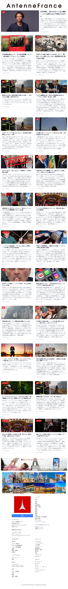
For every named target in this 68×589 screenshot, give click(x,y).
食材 (13, 548)
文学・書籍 (15, 576)
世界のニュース (39, 528)
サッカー (37, 563)
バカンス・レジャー (40, 521)
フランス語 (38, 520)
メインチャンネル (16, 532)
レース (36, 571)
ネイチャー (38, 556)
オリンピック (38, 561)
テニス (36, 568)
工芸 (13, 573)
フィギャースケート (40, 570)
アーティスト (15, 564)
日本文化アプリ (16, 523)
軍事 (36, 513)
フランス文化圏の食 (17, 545)
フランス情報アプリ (17, 521)
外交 (36, 508)
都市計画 (37, 518)
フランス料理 (15, 543)
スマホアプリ (15, 519)
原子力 (36, 551)
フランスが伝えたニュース (42, 524)
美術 (13, 574)
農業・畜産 (15, 550)
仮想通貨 (37, 548)
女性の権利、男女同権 (41, 516)
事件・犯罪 (38, 506)
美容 (13, 559)
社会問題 (37, 505)
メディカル (38, 541)
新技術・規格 (38, 549)
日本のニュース (39, 527)
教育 (36, 510)
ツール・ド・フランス (41, 566)
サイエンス (38, 539)
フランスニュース (16, 533)
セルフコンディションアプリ (19, 525)
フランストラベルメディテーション (21, 535)
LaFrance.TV (17, 529)
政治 (36, 503)
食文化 (13, 541)
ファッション (15, 557)
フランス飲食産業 (16, 547)
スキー (36, 565)
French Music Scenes (17, 566)
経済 (36, 501)
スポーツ (37, 559)
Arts (13, 569)
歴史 (36, 511)
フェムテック (38, 554)
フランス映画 (15, 571)
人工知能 (37, 544)
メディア (37, 546)
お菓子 (13, 552)
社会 (36, 499)
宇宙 (36, 553)
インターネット (39, 543)
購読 (22, 515)
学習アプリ (15, 526)
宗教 (36, 515)
